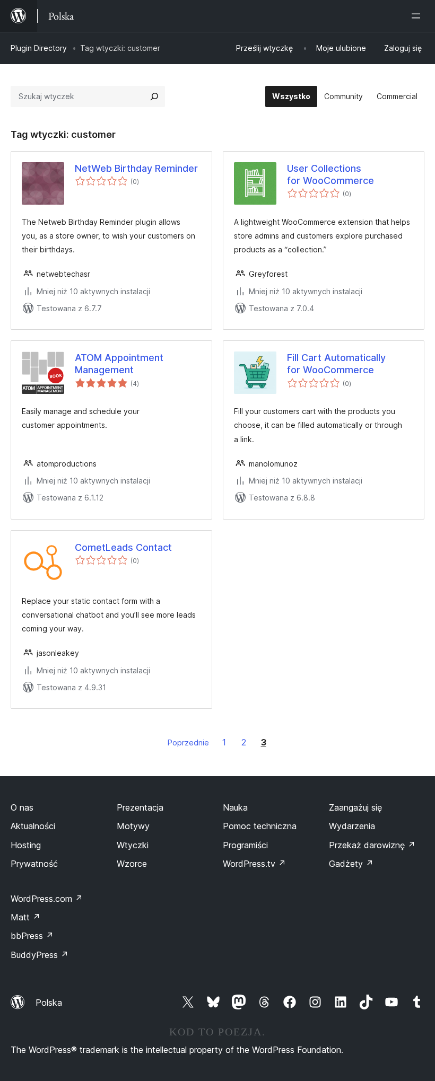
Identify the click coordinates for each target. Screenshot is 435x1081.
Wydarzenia (352, 826)
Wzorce (132, 863)
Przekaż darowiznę (372, 845)
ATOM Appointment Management (119, 363)
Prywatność (34, 863)
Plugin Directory (39, 47)
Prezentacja (140, 807)
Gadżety (351, 863)
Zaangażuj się (355, 807)
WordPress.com (47, 898)
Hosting (26, 845)
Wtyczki (133, 845)
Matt (25, 917)
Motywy (133, 826)
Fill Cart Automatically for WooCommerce (336, 363)
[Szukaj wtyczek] (154, 96)
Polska (49, 1002)
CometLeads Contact (123, 547)
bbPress (32, 935)
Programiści (245, 845)
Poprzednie (188, 742)
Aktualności (33, 826)
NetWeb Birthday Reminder (136, 168)
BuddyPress (39, 955)
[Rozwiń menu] (418, 16)
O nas (22, 807)
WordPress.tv (254, 863)
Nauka (235, 807)
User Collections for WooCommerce (330, 174)
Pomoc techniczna (260, 826)
